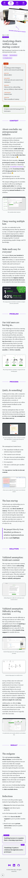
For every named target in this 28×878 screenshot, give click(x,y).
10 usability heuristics (16, 167)
